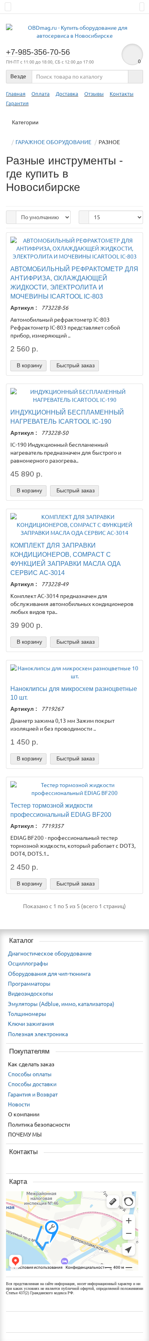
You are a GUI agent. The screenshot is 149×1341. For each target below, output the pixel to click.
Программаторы (29, 983)
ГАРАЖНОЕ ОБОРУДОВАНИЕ (53, 142)
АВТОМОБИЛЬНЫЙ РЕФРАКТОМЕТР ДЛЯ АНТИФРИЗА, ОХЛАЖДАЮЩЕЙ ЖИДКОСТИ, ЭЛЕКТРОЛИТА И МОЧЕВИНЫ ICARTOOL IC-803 (74, 282)
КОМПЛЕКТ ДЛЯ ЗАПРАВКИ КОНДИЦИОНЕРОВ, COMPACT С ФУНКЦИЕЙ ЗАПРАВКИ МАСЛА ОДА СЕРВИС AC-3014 (65, 559)
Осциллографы (28, 963)
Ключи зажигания (31, 1024)
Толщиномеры (27, 1014)
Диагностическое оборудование (50, 953)
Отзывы (94, 94)
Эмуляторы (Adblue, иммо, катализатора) (61, 1004)
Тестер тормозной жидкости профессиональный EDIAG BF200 (60, 810)
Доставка (67, 94)
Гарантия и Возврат (33, 1094)
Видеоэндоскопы (30, 993)
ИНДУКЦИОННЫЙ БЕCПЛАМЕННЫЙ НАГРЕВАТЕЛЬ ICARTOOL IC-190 (67, 417)
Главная (15, 94)
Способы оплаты (30, 1074)
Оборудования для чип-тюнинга (49, 974)
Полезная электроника (38, 1034)
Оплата (40, 94)
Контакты (122, 94)
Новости (19, 1104)
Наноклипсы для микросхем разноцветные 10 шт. (73, 693)
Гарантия (17, 103)
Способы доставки (32, 1084)
